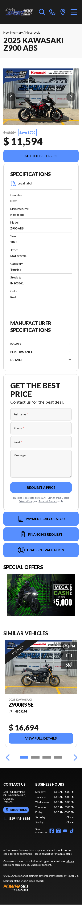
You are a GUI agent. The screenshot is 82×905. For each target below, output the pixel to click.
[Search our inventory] (42, 12)
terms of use (22, 864)
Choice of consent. (41, 864)
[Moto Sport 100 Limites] (19, 12)
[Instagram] (58, 830)
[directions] (63, 12)
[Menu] (74, 12)
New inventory (13, 32)
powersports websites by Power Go (58, 875)
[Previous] (7, 757)
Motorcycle (32, 32)
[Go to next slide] (70, 96)
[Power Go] (41, 887)
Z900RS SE (21, 705)
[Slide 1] (24, 757)
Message (20, 455)
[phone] (52, 12)
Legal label (24, 183)
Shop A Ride (27, 880)
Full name (21, 414)
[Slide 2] (35, 757)
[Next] (74, 757)
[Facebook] (51, 830)
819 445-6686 (19, 818)
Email (18, 442)
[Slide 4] (58, 757)
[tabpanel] (54, 807)
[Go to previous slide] (11, 96)
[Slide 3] (46, 757)
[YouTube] (65, 830)
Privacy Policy (26, 501)
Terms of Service (48, 501)
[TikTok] (71, 830)
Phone (19, 428)
